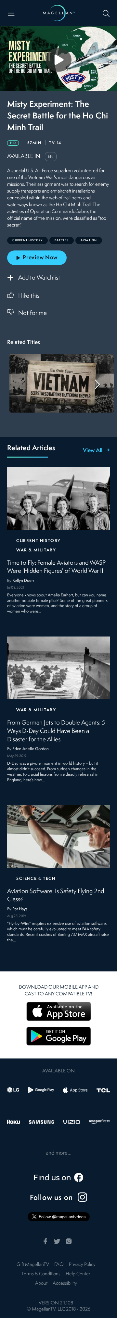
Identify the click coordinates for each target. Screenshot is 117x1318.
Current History (38, 541)
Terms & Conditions (40, 1274)
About (41, 1283)
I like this (28, 296)
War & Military (36, 550)
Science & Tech (35, 879)
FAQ (59, 1264)
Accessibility (65, 1283)
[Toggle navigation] (11, 13)
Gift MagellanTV (33, 1264)
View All (92, 450)
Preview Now (40, 257)
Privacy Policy (82, 1264)
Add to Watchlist (39, 278)
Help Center (78, 1274)
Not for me (32, 313)
